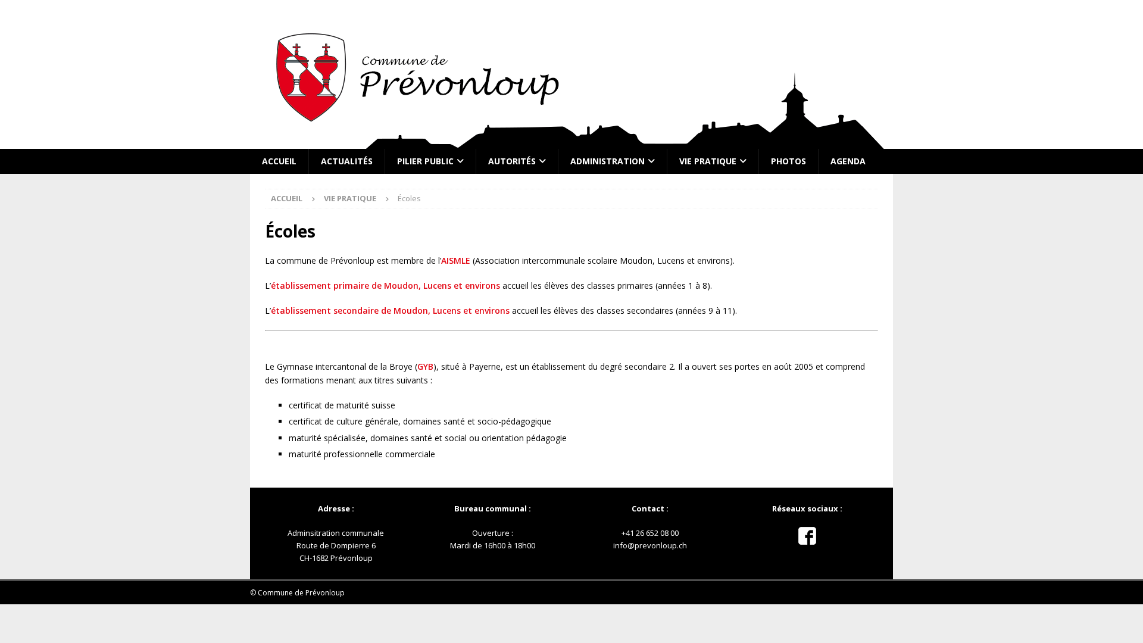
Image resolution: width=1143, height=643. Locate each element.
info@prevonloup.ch (650, 545)
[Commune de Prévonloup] (571, 142)
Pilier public (425, 161)
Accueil (279, 161)
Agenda (848, 161)
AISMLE (455, 260)
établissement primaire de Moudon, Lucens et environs (385, 285)
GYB (425, 366)
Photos (788, 161)
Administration (607, 161)
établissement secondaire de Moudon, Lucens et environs (390, 310)
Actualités (347, 161)
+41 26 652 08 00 (650, 532)
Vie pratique (707, 161)
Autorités (512, 161)
